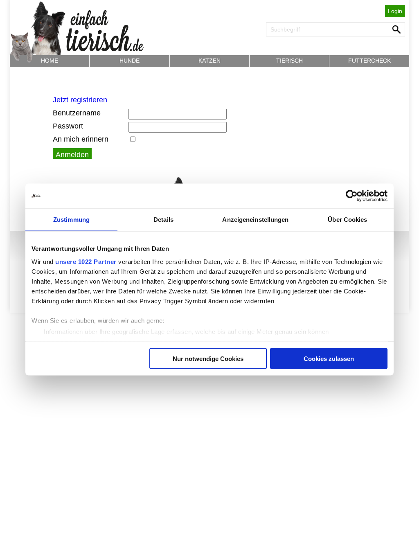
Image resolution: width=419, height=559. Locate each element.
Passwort (68, 126)
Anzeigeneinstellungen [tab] (255, 219)
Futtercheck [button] (369, 60)
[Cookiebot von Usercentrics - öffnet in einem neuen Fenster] (351, 196)
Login (395, 11)
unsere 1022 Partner (86, 261)
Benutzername (77, 113)
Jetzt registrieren (80, 100)
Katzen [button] (209, 60)
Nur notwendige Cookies (208, 358)
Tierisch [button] (289, 60)
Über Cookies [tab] (347, 219)
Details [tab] (163, 219)
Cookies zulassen (329, 358)
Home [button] (49, 60)
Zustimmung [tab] (71, 219)
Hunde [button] (129, 60)
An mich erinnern (80, 139)
